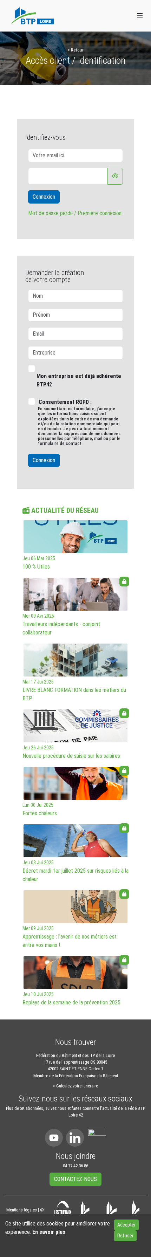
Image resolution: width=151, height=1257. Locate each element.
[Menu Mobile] (140, 16)
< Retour (75, 50)
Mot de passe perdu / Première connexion (75, 213)
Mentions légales (21, 1210)
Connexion (44, 196)
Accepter (126, 1225)
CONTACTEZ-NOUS (75, 1179)
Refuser (125, 1235)
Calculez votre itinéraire (77, 1085)
